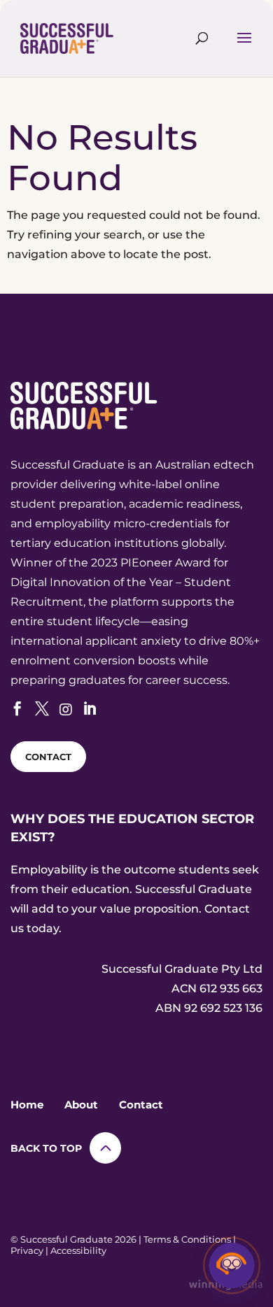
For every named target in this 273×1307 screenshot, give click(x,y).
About (81, 1104)
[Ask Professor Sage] (231, 1266)
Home (26, 1104)
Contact (141, 1104)
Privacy (26, 1250)
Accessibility (78, 1250)
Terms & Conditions (187, 1239)
